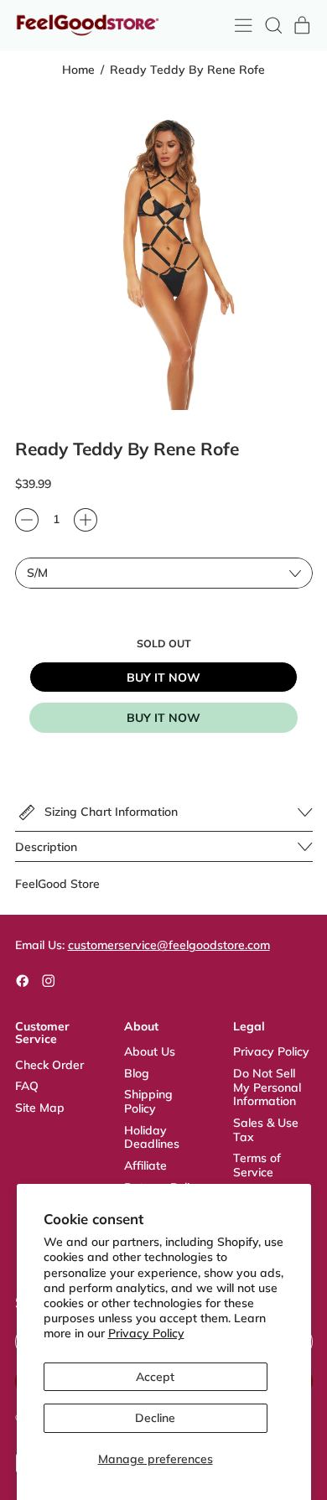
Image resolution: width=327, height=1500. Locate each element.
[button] (272, 25)
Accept (155, 1376)
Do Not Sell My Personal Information (267, 1087)
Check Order (49, 1064)
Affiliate (145, 1165)
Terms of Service (257, 1165)
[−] (27, 520)
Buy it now (163, 717)
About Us (149, 1051)
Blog (136, 1073)
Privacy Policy (146, 1333)
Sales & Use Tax (265, 1129)
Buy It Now (163, 677)
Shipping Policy (148, 1101)
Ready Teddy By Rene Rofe (187, 70)
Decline (155, 1417)
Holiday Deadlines (151, 1137)
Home (78, 70)
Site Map (40, 1107)
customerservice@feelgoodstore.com (169, 944)
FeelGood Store (57, 883)
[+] (85, 520)
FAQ (27, 1085)
